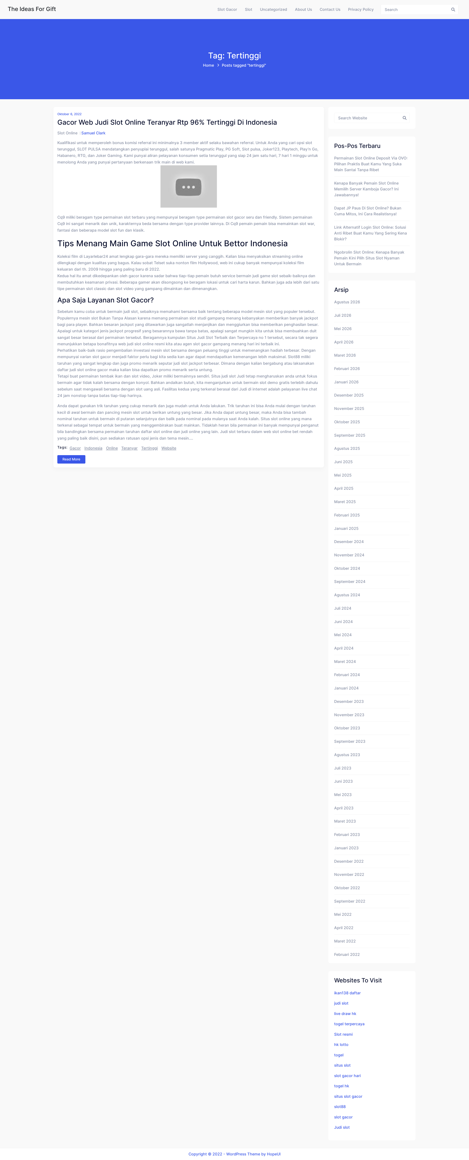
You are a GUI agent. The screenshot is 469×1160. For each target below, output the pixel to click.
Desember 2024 (349, 541)
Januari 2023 (346, 847)
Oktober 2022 (347, 887)
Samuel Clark (93, 133)
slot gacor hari (347, 1075)
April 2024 (344, 648)
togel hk (341, 1085)
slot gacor (343, 1117)
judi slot (341, 1003)
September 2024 (349, 581)
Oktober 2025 (347, 421)
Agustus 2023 (347, 754)
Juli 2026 (342, 315)
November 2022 (349, 874)
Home (208, 65)
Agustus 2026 (347, 302)
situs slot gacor (348, 1096)
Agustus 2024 (347, 594)
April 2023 (344, 808)
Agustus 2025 (347, 448)
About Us (303, 9)
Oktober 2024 (347, 568)
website (168, 448)
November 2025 (349, 408)
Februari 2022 (347, 954)
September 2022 (349, 901)
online (112, 448)
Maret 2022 (345, 941)
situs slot (342, 1065)
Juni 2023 (343, 781)
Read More (71, 459)
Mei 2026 (343, 328)
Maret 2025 (345, 501)
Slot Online (67, 133)
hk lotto (341, 1044)
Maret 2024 (345, 661)
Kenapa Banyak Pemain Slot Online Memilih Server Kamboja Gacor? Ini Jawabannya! (366, 189)
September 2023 (349, 741)
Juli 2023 (342, 768)
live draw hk (345, 1013)
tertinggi (149, 448)
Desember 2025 (349, 395)
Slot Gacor (227, 9)
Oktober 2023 (347, 728)
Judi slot (342, 1127)
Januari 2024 (346, 688)
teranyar (129, 448)
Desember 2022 (349, 861)
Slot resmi (343, 1034)
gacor (75, 448)
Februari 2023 (347, 834)
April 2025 (343, 488)
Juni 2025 (343, 461)
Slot (248, 9)
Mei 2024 (343, 634)
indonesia (93, 448)
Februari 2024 (347, 674)
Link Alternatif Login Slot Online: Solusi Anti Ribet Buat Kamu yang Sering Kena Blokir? (370, 233)
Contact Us (330, 9)
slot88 (340, 1106)
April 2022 (343, 927)
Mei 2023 (343, 794)
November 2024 (349, 555)
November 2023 (349, 714)
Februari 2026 (347, 368)
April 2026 (343, 342)
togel (339, 1055)
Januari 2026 (346, 382)
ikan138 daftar (347, 992)
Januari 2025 (346, 528)
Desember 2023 (349, 701)
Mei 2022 (343, 914)
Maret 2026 (345, 355)
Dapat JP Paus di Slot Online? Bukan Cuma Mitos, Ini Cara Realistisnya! (367, 211)
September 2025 (349, 435)
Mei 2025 (343, 475)
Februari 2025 (347, 515)
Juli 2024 (342, 608)
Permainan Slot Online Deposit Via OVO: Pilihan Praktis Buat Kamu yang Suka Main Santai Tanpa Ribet (371, 164)
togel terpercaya (349, 1023)
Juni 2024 (343, 621)
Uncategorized (273, 9)
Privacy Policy (361, 9)
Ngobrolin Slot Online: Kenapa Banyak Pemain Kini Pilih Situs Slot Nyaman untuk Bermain (369, 258)
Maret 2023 (345, 821)
